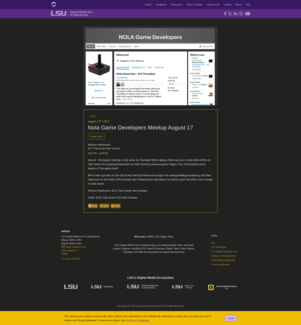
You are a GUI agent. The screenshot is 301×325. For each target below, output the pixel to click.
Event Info (96, 136)
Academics (161, 4)
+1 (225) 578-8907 (70, 258)
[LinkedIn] (235, 13)
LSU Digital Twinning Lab (224, 251)
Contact (227, 4)
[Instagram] (240, 13)
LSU (213, 242)
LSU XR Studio (218, 247)
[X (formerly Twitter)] (229, 13)
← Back (92, 116)
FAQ (248, 4)
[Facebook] (224, 13)
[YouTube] (246, 13)
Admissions (176, 4)
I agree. (230, 318)
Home (148, 4)
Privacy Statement (220, 264)
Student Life (213, 4)
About (239, 4)
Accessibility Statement (223, 260)
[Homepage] (53, 4)
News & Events (195, 4)
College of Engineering (223, 255)
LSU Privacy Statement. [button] (137, 320)
